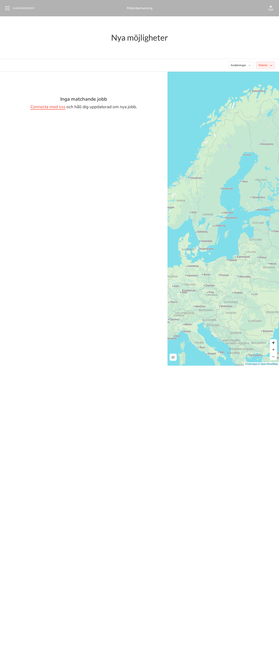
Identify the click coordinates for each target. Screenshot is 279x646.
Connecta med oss (47, 107)
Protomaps (251, 363)
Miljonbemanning (139, 8)
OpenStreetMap (269, 363)
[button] (271, 8)
